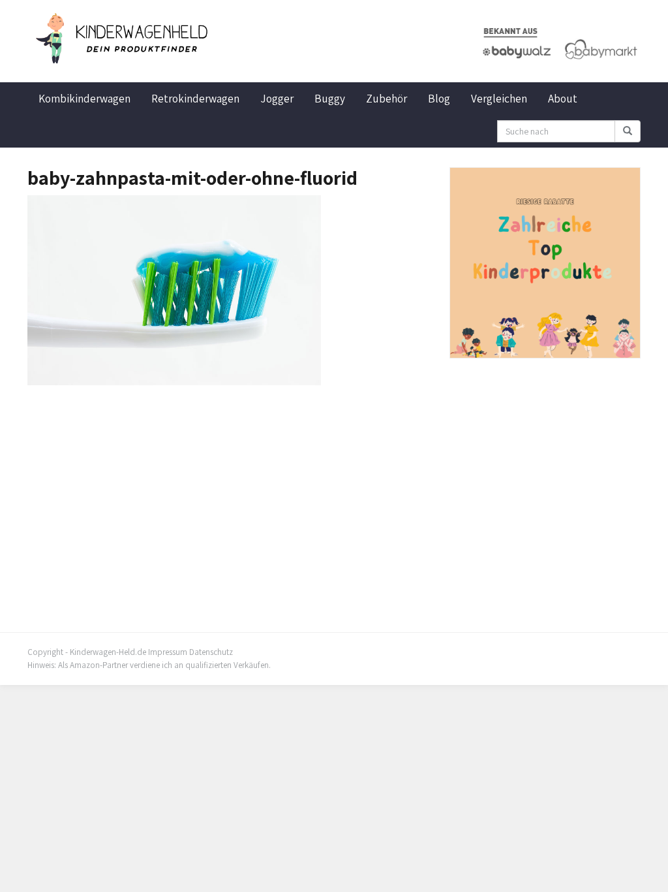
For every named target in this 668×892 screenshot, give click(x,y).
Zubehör (386, 98)
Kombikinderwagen (84, 98)
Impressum (167, 652)
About (562, 98)
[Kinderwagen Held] (123, 38)
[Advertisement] (228, 483)
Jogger (277, 98)
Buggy (329, 98)
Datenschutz (211, 652)
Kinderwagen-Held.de (108, 652)
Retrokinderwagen (195, 98)
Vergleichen (499, 98)
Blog (439, 98)
